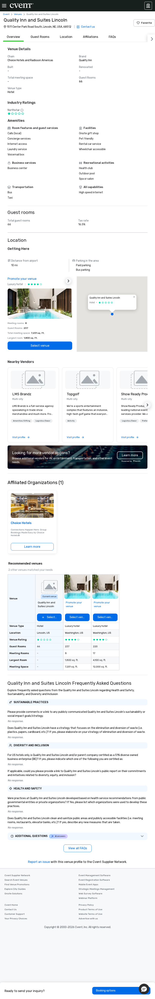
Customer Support (15, 914)
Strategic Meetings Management (96, 889)
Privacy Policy (86, 905)
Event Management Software (94, 875)
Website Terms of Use (90, 914)
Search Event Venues (16, 880)
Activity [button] (71, 421)
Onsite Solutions (13, 893)
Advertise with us (88, 918)
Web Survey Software (90, 893)
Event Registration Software (94, 880)
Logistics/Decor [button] (43, 421)
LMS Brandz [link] (21, 394)
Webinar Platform (88, 898)
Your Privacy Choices (16, 918)
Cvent (6, 14)
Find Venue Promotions (17, 884)
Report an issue (39, 862)
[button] (112, 314)
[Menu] (4, 6)
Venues (18, 14)
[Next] (151, 38)
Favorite (146, 22)
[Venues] (148, 6)
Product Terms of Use (90, 909)
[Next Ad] (68, 281)
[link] (33, 380)
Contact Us (11, 909)
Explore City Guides (15, 889)
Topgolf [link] (73, 394)
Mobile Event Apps (88, 884)
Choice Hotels (21, 523)
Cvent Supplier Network (17, 875)
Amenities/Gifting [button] (21, 421)
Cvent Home (11, 905)
